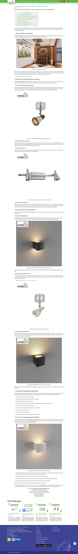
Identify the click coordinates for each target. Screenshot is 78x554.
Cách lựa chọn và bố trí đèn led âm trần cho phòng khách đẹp (28, 514)
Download (24, 1)
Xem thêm (35, 25)
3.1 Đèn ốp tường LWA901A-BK (23, 25)
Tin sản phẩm (39, 534)
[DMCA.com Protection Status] (9, 539)
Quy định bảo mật (56, 530)
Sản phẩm (30, 1)
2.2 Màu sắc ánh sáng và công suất (24, 19)
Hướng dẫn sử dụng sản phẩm (42, 539)
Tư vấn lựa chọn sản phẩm (42, 537)
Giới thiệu (19, 1)
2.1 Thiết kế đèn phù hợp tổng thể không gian (26, 17)
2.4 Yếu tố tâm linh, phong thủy (23, 22)
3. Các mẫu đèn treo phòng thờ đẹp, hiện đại (25, 24)
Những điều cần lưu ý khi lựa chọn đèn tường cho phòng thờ (31, 6)
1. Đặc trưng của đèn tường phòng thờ (23, 14)
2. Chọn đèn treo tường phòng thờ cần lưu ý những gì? (27, 16)
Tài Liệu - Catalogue (40, 541)
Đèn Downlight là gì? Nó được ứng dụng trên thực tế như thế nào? (55, 514)
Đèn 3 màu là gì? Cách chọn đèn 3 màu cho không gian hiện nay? (41, 514)
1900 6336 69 (11, 534)
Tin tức (39, 1)
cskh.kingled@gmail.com (13, 535)
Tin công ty (39, 536)
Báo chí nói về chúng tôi (41, 542)
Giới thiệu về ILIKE (56, 529)
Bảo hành (44, 1)
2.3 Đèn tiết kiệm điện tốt (22, 21)
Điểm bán (35, 1)
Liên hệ (49, 1)
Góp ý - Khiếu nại (55, 1)
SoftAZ (18, 552)
